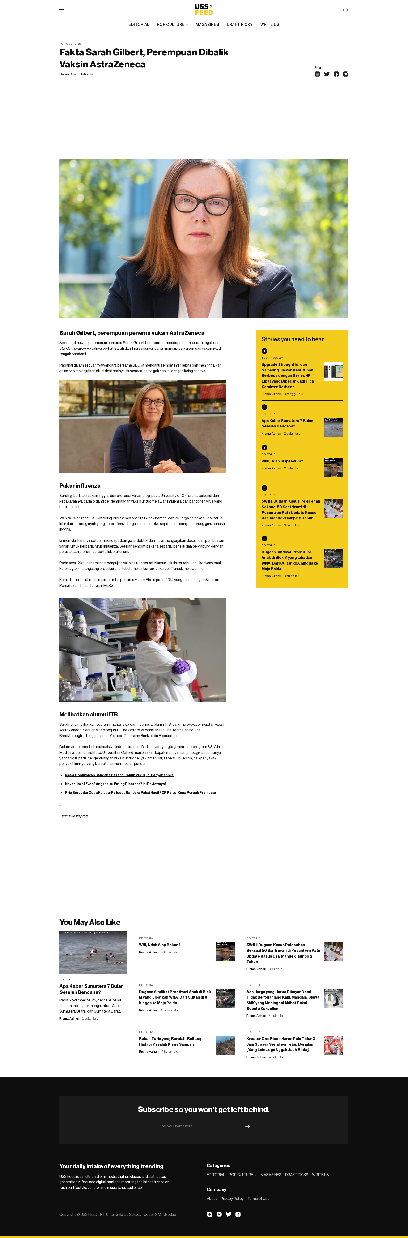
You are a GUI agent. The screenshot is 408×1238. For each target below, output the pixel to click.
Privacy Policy (232, 1198)
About (212, 1198)
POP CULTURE (170, 24)
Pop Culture (70, 43)
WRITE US (270, 24)
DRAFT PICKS (240, 24)
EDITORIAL (139, 24)
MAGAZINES (207, 24)
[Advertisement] (204, 124)
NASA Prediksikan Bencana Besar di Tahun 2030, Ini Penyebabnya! (119, 775)
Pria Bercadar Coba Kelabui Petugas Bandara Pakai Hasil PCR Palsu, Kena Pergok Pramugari (141, 792)
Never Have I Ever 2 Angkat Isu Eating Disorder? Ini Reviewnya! (115, 784)
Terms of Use (258, 1198)
